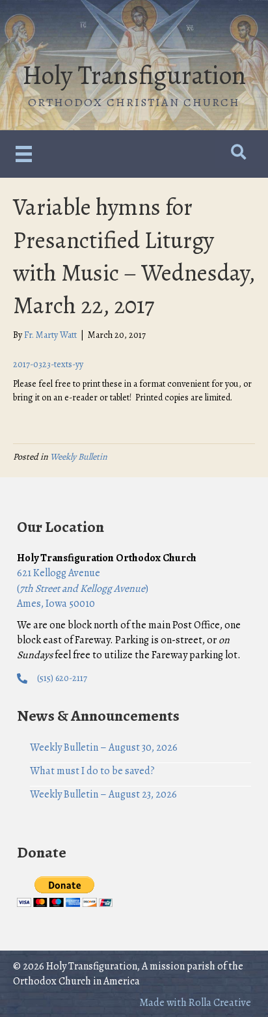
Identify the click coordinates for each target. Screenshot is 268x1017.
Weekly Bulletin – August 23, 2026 (103, 794)
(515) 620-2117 (62, 678)
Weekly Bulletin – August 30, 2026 (104, 747)
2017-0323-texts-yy (48, 364)
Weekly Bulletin (78, 457)
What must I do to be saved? (92, 771)
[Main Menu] (24, 154)
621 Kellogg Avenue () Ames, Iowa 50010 (82, 588)
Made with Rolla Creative (195, 1003)
